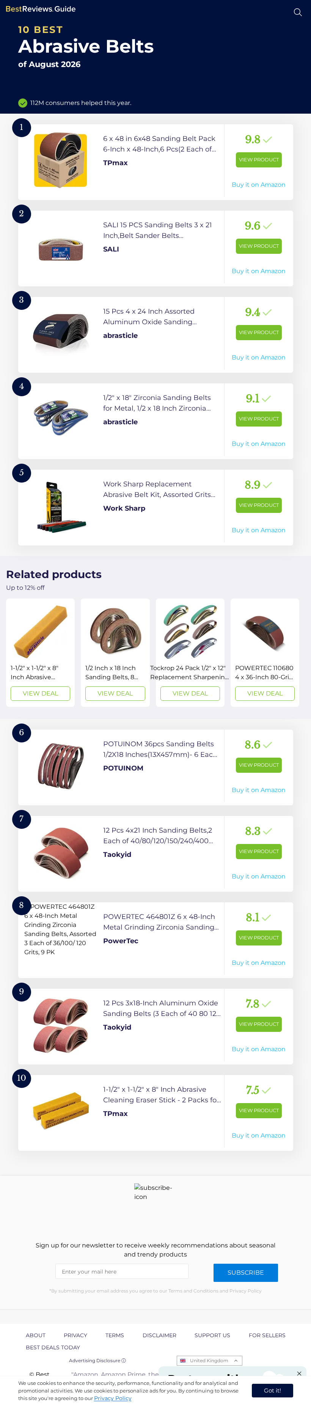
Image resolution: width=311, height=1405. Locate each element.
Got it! (272, 1390)
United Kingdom (209, 1360)
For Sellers (267, 1335)
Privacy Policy (113, 1398)
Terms (114, 1335)
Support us (212, 1335)
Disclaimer (159, 1335)
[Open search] (298, 12)
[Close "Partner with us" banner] (299, 1373)
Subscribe (246, 1272)
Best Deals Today (53, 1347)
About (36, 1335)
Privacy (75, 1335)
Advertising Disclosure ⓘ (97, 1360)
